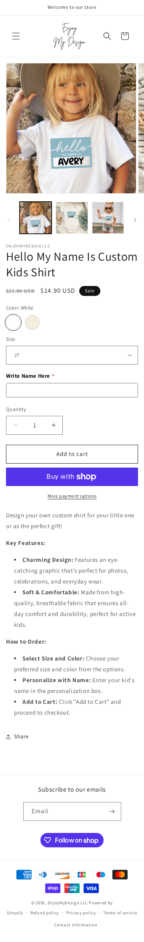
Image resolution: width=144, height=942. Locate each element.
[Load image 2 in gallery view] (72, 218)
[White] (13, 322)
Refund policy (44, 913)
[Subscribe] (112, 811)
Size (10, 339)
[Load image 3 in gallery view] (108, 218)
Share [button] (21, 736)
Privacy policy (81, 913)
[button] (16, 36)
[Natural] (32, 322)
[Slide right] (135, 220)
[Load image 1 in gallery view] (36, 218)
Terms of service (120, 913)
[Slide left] (9, 220)
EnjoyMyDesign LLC (68, 903)
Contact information (75, 925)
